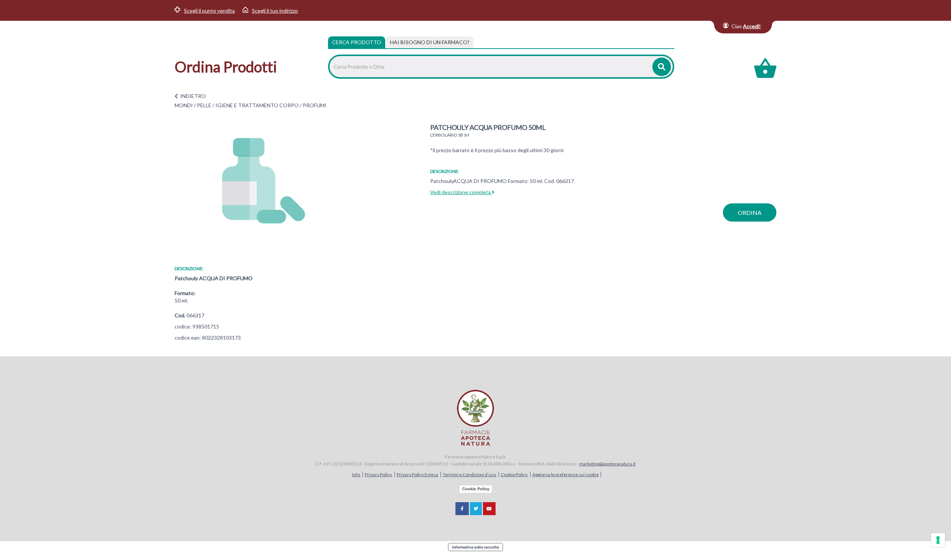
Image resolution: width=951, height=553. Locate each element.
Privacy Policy (379, 474)
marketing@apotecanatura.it (607, 464)
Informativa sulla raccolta (475, 547)
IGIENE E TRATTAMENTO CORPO (257, 105)
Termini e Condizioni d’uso (470, 474)
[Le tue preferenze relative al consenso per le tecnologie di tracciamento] (938, 540)
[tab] (430, 42)
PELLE (204, 105)
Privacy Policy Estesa (418, 474)
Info (356, 474)
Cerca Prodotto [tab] (356, 42)
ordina (750, 212)
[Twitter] (476, 508)
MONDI (184, 105)
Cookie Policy (514, 474)
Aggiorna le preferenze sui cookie (565, 474)
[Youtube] (489, 508)
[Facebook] (462, 508)
